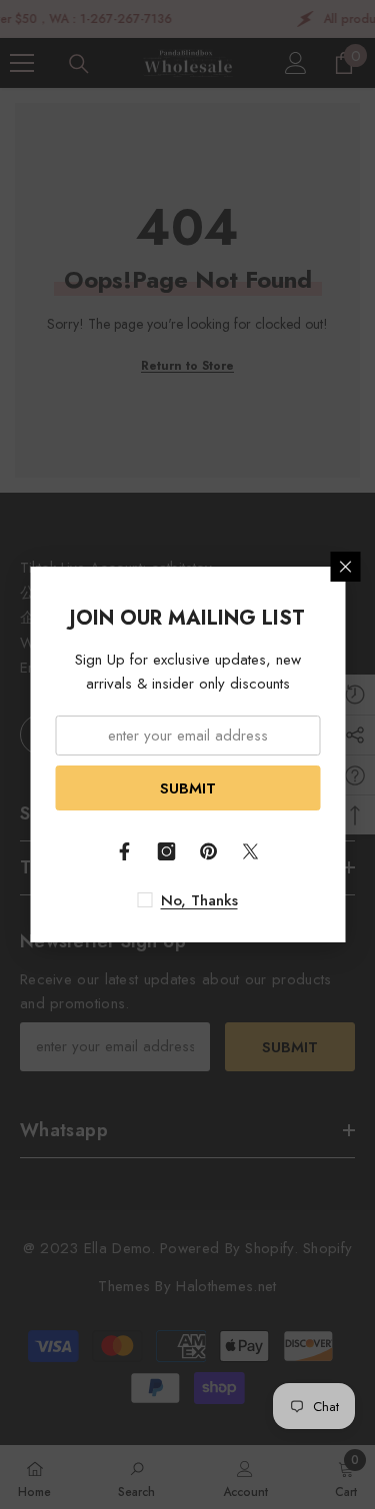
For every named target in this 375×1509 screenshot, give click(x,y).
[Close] (345, 567)
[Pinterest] (209, 851)
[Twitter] (251, 851)
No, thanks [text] (199, 900)
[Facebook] (125, 851)
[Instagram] (167, 851)
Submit (188, 788)
